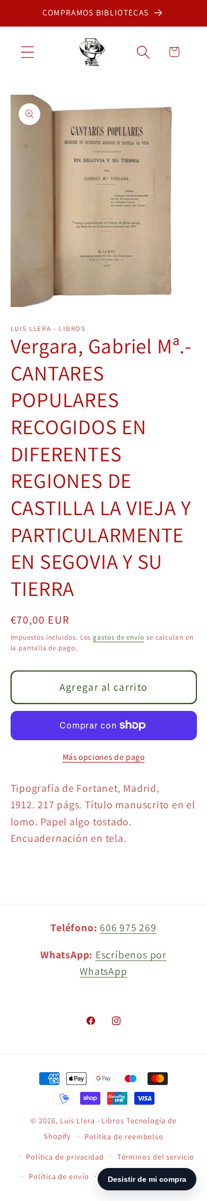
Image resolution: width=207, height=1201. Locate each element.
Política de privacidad (65, 1157)
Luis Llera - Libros (92, 1120)
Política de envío (59, 1176)
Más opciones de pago (104, 756)
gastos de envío (118, 637)
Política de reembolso (123, 1136)
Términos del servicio (155, 1157)
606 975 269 (128, 927)
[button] (27, 52)
